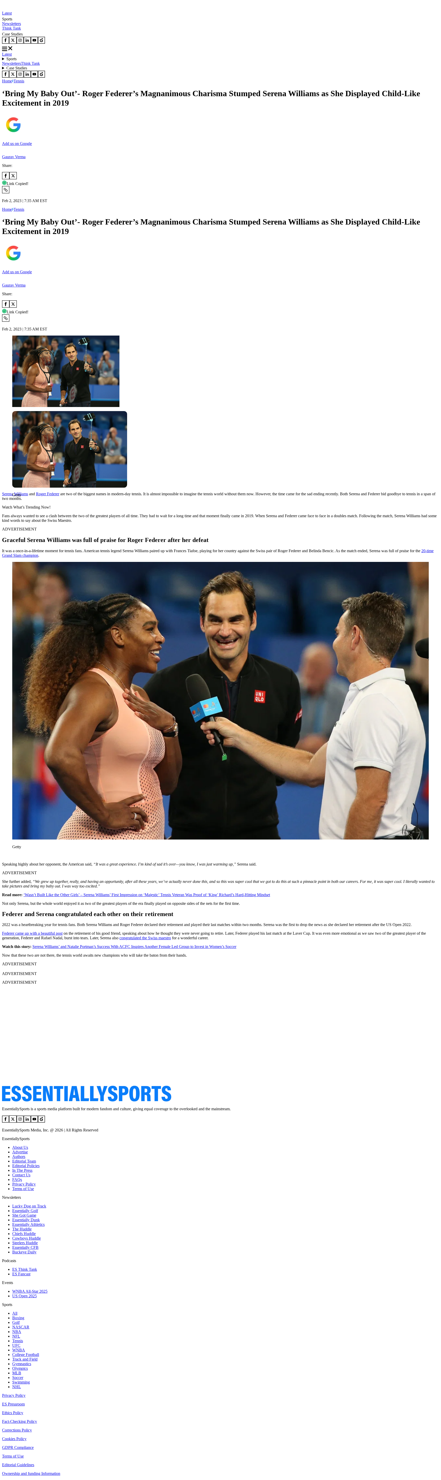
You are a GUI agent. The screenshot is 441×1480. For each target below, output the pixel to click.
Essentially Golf (25, 1210)
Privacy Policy (24, 1184)
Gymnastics (21, 1364)
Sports (11, 59)
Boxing (18, 1318)
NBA (16, 1331)
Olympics (20, 1368)
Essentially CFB (25, 1247)
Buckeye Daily (24, 1252)
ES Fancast (21, 1274)
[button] (15, 503)
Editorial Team (24, 1161)
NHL (16, 1387)
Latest (7, 13)
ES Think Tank (24, 1269)
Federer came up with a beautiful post (32, 933)
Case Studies (16, 68)
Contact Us (21, 1175)
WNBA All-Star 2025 (29, 1291)
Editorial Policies (26, 1166)
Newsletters (11, 23)
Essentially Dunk (26, 1220)
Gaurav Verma (14, 157)
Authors (18, 1156)
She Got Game (24, 1215)
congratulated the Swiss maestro (145, 938)
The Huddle (22, 1229)
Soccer (17, 1377)
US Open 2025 (24, 1296)
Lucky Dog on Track (29, 1206)
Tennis (19, 81)
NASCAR (20, 1327)
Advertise (20, 1152)
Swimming (21, 1382)
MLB (16, 1373)
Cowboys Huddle (26, 1238)
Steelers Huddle (25, 1243)
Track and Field (25, 1359)
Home (7, 81)
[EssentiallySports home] (86, 1100)
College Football (25, 1354)
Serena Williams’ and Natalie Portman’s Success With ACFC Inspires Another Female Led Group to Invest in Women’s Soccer (134, 946)
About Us (20, 1147)
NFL (16, 1336)
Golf (16, 1322)
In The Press (22, 1170)
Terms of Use (23, 1189)
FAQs (17, 1179)
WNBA (18, 1350)
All (14, 1313)
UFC (16, 1345)
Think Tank (11, 28)
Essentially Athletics (28, 1224)
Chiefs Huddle (24, 1233)
